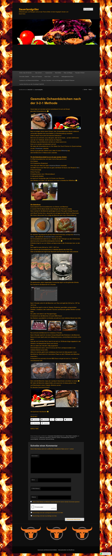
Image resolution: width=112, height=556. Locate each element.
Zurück (84, 89)
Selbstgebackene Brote (67, 76)
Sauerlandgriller (29, 9)
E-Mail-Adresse (35, 488)
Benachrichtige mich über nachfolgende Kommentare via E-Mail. (47, 512)
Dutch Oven (48, 76)
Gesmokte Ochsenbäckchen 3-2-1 (56, 436)
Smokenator (39, 148)
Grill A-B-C (56, 76)
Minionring (64, 150)
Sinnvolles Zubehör (24, 76)
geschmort (48, 437)
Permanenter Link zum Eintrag (46, 439)
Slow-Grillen (58, 73)
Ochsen (58, 437)
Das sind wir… (39, 73)
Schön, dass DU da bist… (26, 73)
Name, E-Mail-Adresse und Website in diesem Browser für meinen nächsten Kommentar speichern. (56, 501)
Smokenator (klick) (49, 237)
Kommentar (35, 456)
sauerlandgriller (39, 89)
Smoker (72, 437)
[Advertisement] (56, 57)
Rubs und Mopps (68, 73)
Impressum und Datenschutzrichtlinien (29, 80)
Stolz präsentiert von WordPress (66, 550)
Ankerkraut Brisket (54, 165)
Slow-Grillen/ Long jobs (71, 436)
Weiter (91, 89)
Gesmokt (53, 437)
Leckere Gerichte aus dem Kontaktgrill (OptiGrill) (31, 84)
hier (78, 167)
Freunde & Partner (79, 73)
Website (34, 497)
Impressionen (48, 73)
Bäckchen (42, 437)
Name (33, 480)
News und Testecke (37, 76)
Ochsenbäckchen (65, 437)
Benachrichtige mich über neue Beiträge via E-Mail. (44, 516)
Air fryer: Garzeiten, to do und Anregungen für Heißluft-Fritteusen (58, 80)
